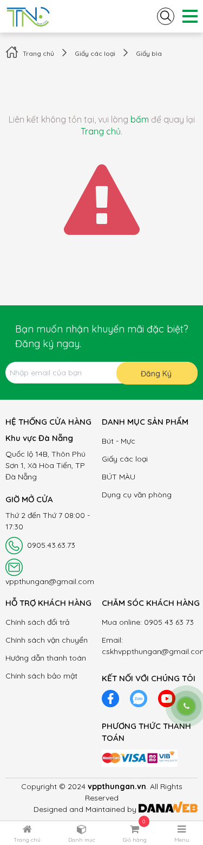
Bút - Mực (118, 441)
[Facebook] (110, 697)
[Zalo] (138, 697)
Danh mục (81, 839)
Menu (181, 839)
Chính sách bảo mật (41, 676)
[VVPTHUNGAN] (28, 15)
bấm (139, 119)
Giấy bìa (149, 53)
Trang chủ (38, 53)
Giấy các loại (95, 53)
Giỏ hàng (135, 839)
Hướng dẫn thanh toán (45, 658)
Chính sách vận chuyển (46, 640)
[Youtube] (166, 697)
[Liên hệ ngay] (186, 706)
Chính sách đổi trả (37, 622)
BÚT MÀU (118, 477)
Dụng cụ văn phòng (137, 495)
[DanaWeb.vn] (168, 809)
